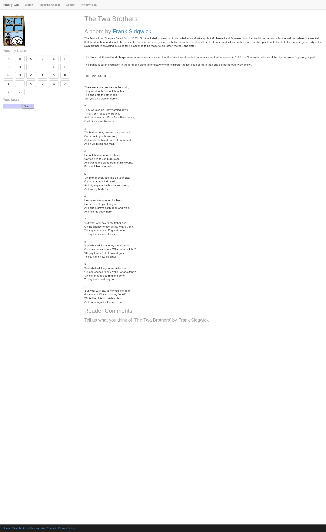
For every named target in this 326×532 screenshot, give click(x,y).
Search (29, 4)
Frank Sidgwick (132, 31)
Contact (70, 4)
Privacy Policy (89, 4)
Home (6, 528)
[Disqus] (203, 375)
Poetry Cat (11, 5)
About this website (49, 4)
